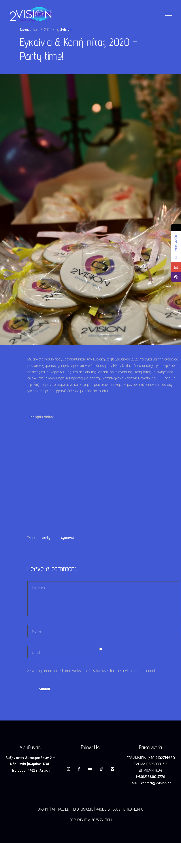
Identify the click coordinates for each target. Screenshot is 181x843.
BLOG (117, 809)
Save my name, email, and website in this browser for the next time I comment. (91, 670)
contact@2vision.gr (156, 783)
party (46, 537)
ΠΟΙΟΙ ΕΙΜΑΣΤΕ (82, 809)
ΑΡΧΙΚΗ (43, 809)
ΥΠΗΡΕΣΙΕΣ (60, 809)
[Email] (176, 267)
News (24, 29)
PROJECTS (103, 809)
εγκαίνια (67, 537)
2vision (66, 29)
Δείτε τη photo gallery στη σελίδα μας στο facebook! (66, 403)
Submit (44, 689)
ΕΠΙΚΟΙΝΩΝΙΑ (133, 809)
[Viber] (176, 277)
